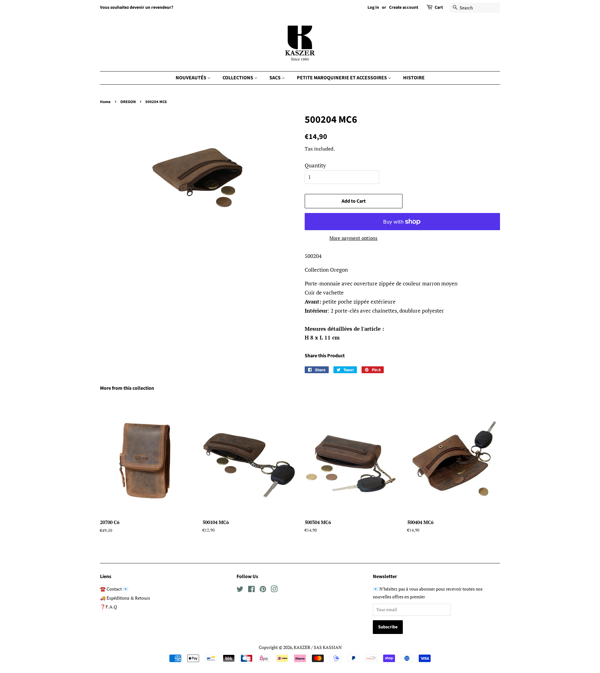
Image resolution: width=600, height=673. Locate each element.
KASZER (302, 647)
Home (105, 102)
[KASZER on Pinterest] (262, 590)
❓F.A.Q (108, 607)
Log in (373, 7)
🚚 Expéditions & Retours (125, 598)
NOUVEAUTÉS (191, 77)
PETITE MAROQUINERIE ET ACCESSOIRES (342, 77)
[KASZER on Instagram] (274, 590)
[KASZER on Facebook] (251, 590)
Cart (439, 7)
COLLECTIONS (238, 77)
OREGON (128, 102)
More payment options (353, 238)
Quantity (315, 165)
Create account (403, 7)
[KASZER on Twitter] (240, 590)
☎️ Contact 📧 (114, 589)
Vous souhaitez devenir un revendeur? (136, 7)
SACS (275, 77)
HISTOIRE (414, 77)
